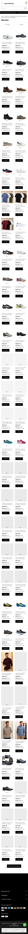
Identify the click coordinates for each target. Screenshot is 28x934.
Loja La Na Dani (9, 3)
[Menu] (2, 3)
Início (2, 16)
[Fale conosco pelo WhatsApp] (24, 925)
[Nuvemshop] (14, 926)
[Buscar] (25, 8)
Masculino (7, 16)
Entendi (22, 931)
